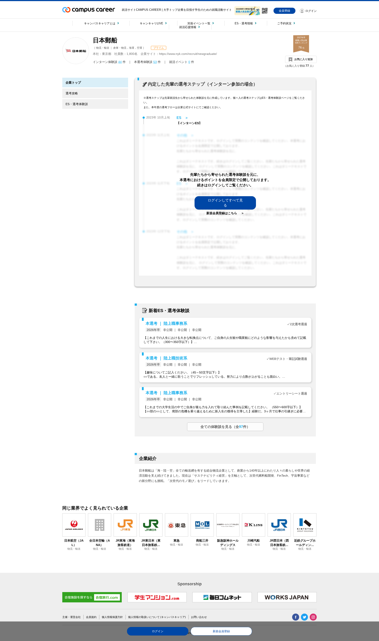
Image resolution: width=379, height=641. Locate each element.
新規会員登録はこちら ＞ (225, 213)
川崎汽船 (253, 540)
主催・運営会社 (71, 617)
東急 (176, 540)
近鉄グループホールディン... (305, 543)
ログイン (157, 631)
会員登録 (284, 10)
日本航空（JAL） (74, 543)
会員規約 (91, 617)
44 (120, 62)
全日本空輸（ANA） (99, 543)
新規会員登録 (221, 631)
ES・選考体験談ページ (275, 97)
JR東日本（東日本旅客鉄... (151, 543)
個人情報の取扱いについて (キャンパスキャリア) (157, 617)
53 (155, 62)
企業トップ (73, 82)
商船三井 (202, 540)
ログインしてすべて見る (225, 202)
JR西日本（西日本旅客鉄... (279, 543)
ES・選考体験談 (77, 104)
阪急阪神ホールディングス (228, 543)
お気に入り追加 (303, 59)
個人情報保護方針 (112, 617)
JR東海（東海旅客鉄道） (125, 543)
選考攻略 (72, 93)
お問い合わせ (199, 617)
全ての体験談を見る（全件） (225, 427)
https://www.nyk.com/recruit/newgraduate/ (188, 54)
